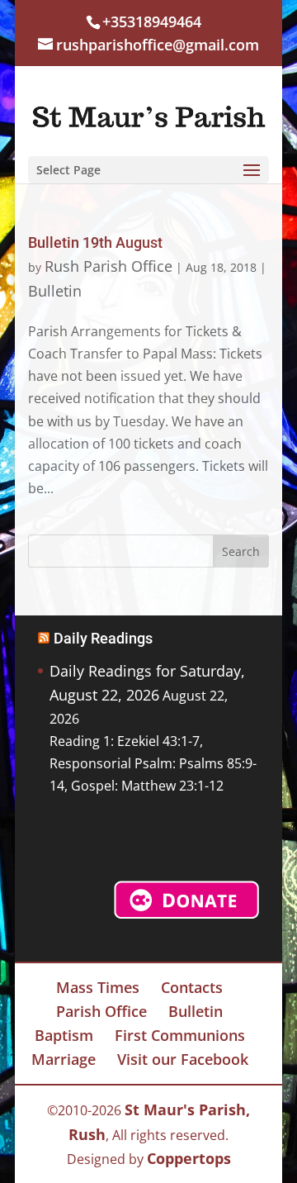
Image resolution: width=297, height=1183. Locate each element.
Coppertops (189, 1158)
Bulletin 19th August (95, 242)
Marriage (63, 1059)
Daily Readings (103, 638)
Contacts (192, 987)
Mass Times (97, 987)
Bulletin (55, 291)
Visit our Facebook (182, 1059)
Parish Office (101, 1011)
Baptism (64, 1035)
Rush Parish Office (108, 266)
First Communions (180, 1035)
